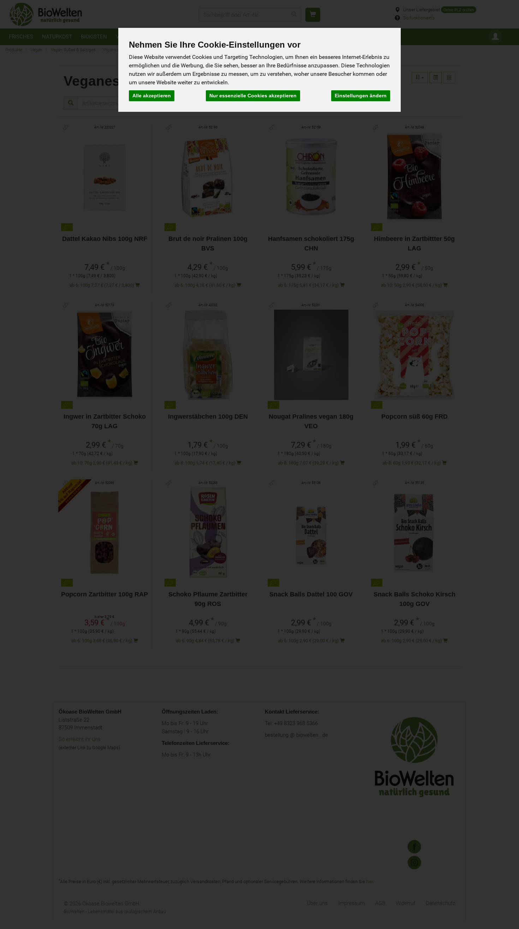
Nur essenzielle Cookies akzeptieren (253, 95)
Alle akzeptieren (151, 95)
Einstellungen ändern (361, 95)
